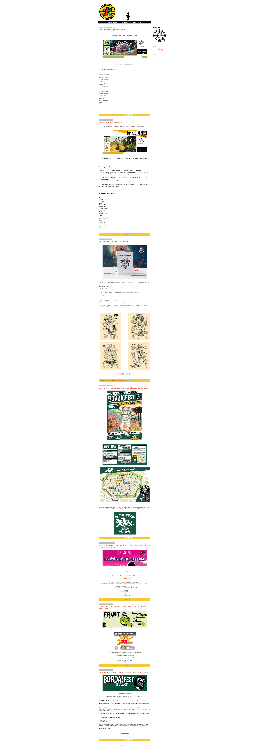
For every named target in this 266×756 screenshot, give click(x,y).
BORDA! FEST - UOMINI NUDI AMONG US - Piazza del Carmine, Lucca (123, 388)
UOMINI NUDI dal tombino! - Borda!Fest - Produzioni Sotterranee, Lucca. (123, 672)
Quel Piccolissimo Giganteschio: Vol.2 (112, 30)
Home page (121, 745)
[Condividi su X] (128, 115)
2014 (155, 56)
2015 (155, 54)
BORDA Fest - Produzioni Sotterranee (128, 506)
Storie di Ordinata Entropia (118, 508)
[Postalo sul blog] (127, 115)
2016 (155, 52)
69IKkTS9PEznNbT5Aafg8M (125, 587)
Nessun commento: (120, 114)
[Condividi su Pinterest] (131, 115)
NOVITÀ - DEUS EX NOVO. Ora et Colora (113, 242)
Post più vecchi (147, 745)
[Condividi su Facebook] (130, 115)
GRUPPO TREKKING (129, 655)
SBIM (144, 507)
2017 (155, 46)
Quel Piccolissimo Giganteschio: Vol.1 (112, 122)
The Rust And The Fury (124, 578)
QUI (129, 595)
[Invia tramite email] (126, 115)
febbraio (157, 48)
